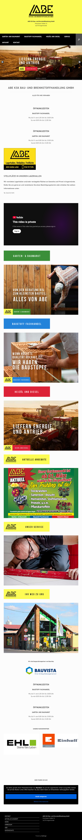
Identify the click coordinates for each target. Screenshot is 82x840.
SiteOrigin (44, 836)
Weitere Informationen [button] (41, 802)
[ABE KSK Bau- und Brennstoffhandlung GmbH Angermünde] (41, 11)
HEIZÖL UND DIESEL (53, 37)
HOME (7, 822)
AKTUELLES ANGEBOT (11, 819)
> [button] (79, 62)
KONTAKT (16, 42)
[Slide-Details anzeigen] (41, 62)
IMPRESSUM (8, 825)
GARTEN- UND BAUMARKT (11, 37)
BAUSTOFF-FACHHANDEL (33, 37)
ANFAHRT (5, 42)
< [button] (2, 62)
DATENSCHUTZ (9, 830)
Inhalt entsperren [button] (41, 796)
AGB (6, 827)
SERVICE (67, 37)
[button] (79, 39)
